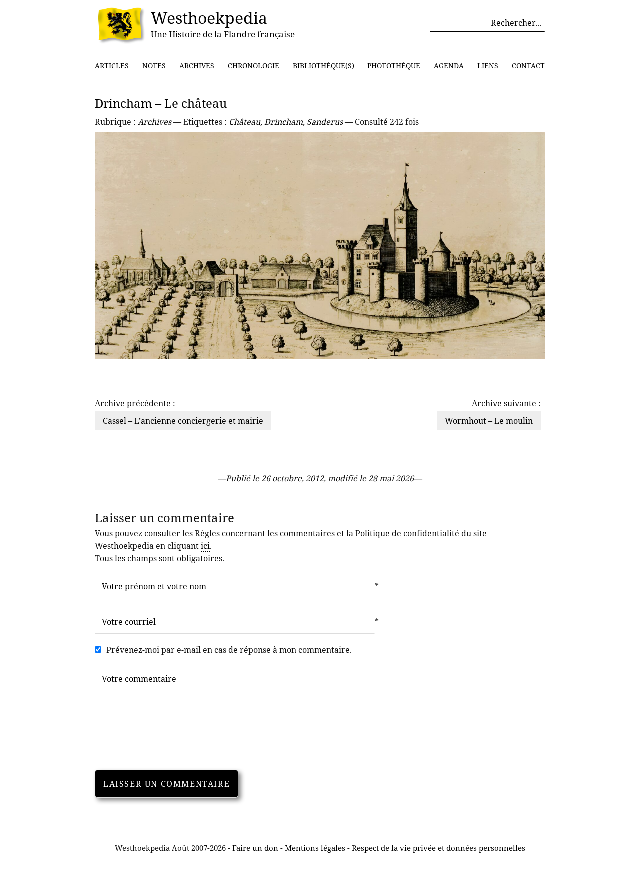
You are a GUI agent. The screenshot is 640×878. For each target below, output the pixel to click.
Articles (112, 65)
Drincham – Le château (161, 103)
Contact (528, 65)
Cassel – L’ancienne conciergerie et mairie (183, 420)
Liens (488, 65)
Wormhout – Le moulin (489, 420)
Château (244, 121)
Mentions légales (315, 848)
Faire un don (255, 848)
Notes (154, 65)
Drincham (283, 121)
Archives (197, 65)
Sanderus (325, 121)
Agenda (449, 65)
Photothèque (394, 65)
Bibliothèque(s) (323, 65)
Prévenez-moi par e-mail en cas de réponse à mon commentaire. (229, 649)
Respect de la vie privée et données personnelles (439, 848)
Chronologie (254, 65)
